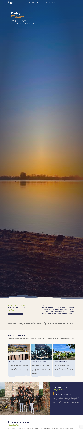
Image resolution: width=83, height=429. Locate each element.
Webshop (53, 2)
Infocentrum (48, 2)
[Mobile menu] (71, 2)
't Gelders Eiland (40, 2)
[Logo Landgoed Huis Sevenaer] (10, 2)
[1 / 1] (25, 398)
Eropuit (33, 2)
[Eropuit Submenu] (35, 2)
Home (29, 2)
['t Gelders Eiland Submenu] (44, 2)
